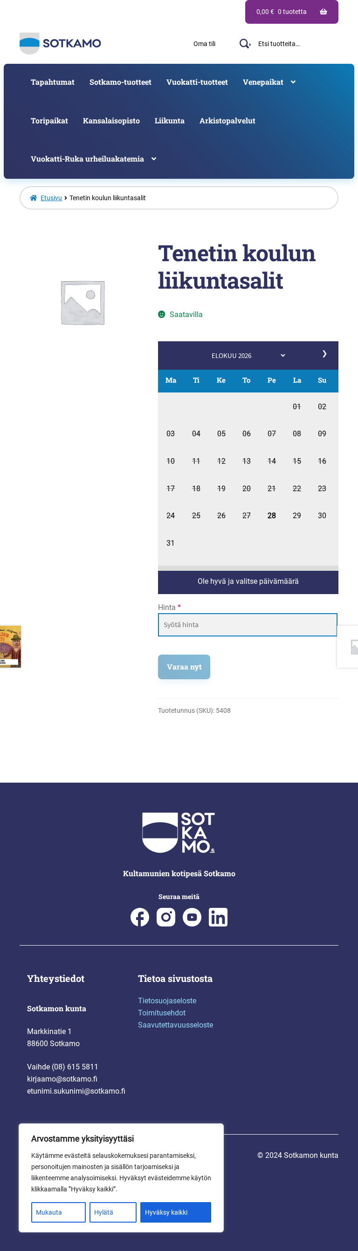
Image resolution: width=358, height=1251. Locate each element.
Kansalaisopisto (111, 120)
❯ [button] (325, 353)
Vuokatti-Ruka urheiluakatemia (87, 158)
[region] (121, 1177)
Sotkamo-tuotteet (120, 82)
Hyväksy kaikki (166, 1212)
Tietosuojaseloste (167, 1000)
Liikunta (170, 120)
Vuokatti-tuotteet (197, 82)
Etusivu (51, 198)
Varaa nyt (184, 666)
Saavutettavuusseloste (175, 1025)
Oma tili (204, 43)
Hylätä (103, 1212)
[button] (297, 408)
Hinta (169, 607)
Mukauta (49, 1212)
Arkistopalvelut (227, 120)
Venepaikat (263, 82)
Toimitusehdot (162, 1012)
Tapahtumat (53, 82)
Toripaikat (49, 120)
